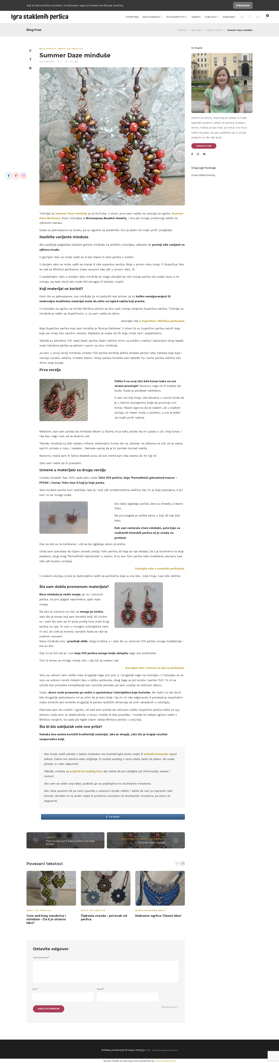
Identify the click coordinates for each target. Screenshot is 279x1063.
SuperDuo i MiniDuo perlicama (163, 321)
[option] (51, 898)
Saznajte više (204, 146)
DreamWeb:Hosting (203, 175)
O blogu (211, 16)
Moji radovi (151, 16)
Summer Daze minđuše (71, 213)
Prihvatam (243, 5)
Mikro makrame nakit (150, 910)
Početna (132, 16)
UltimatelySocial (165, 1060)
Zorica (42, 61)
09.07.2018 (49, 61)
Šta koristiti (175, 16)
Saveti (196, 16)
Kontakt (229, 16)
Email (100, 989)
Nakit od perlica (215, 30)
